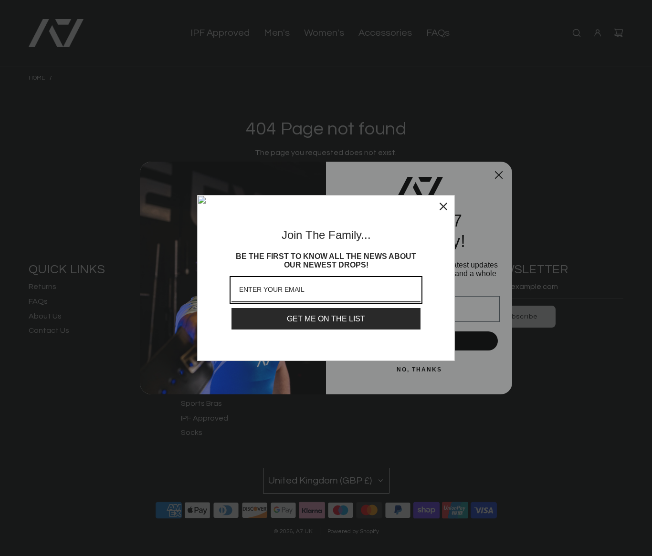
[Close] (443, 206)
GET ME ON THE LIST (326, 319)
